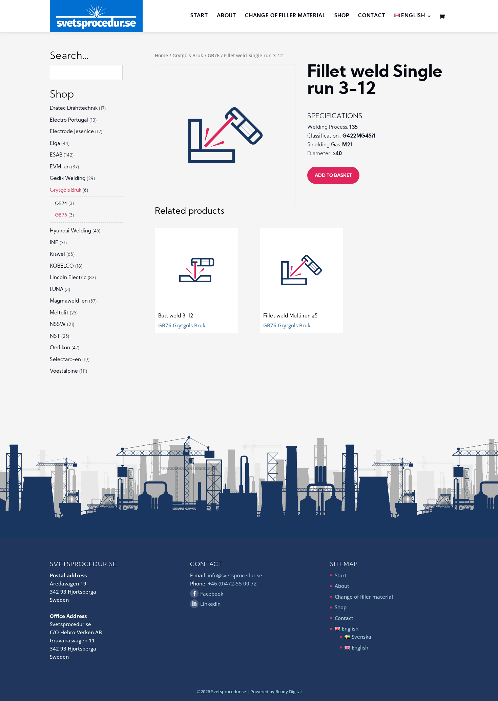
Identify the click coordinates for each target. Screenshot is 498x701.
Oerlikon (60, 348)
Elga (55, 143)
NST (55, 336)
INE (54, 243)
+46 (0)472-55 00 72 (232, 583)
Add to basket (333, 175)
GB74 (61, 203)
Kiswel (57, 254)
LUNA (56, 289)
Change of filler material (285, 16)
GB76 (214, 55)
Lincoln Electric (68, 278)
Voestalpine (64, 371)
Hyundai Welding (70, 231)
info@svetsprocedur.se (235, 575)
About (226, 16)
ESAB (56, 155)
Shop (341, 16)
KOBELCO (62, 266)
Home (161, 55)
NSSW (58, 324)
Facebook (211, 593)
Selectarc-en (65, 360)
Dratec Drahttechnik (74, 108)
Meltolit (59, 313)
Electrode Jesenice (72, 132)
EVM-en (60, 167)
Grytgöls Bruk (187, 55)
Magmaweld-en (69, 301)
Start (199, 16)
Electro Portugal (69, 120)
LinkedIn (210, 603)
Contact (372, 16)
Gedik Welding (67, 178)
